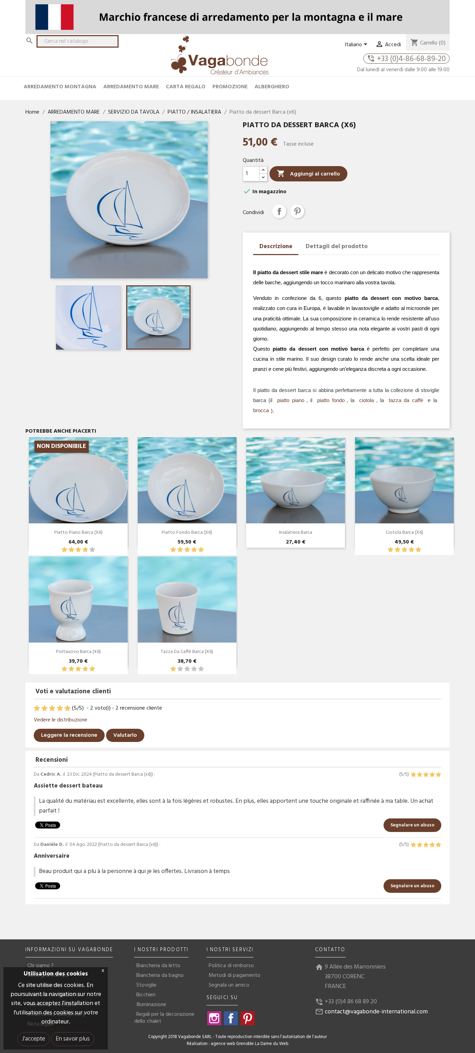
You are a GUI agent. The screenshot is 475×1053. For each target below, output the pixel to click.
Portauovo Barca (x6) (78, 652)
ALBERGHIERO (272, 86)
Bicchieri (145, 994)
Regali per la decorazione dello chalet (164, 1018)
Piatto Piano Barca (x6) (78, 533)
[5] (92, 550)
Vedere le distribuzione (60, 720)
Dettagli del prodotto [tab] (337, 247)
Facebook (231, 1018)
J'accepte (33, 1039)
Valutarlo (125, 735)
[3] (78, 550)
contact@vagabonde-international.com (376, 1012)
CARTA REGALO (186, 86)
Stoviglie (146, 985)
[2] (71, 550)
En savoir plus (73, 1039)
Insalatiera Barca (295, 533)
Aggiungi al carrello (308, 174)
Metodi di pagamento (234, 975)
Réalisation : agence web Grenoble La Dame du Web (237, 1043)
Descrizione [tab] (275, 247)
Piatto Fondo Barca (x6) (187, 533)
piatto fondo (330, 400)
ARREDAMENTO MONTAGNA (60, 86)
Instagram (214, 1018)
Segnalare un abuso (412, 825)
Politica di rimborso (231, 965)
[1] (64, 550)
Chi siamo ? (40, 965)
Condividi (279, 211)
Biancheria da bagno (160, 975)
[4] (85, 550)
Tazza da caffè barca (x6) (187, 652)
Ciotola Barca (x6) (404, 533)
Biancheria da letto (158, 965)
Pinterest (297, 211)
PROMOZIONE (230, 86)
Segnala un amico (229, 985)
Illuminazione (151, 1004)
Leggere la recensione (69, 735)
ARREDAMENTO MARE (131, 86)
